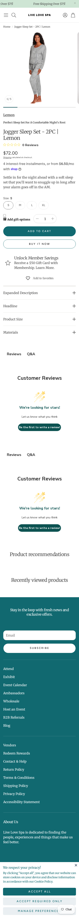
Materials (10, 332)
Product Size (13, 319)
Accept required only (40, 901)
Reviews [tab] (14, 354)
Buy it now (39, 243)
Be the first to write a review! (39, 427)
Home (6, 26)
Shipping (7, 157)
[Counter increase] (52, 218)
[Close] (76, 865)
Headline (10, 306)
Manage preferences (39, 911)
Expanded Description (20, 293)
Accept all (39, 891)
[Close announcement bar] (75, 3)
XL (43, 205)
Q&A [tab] (31, 354)
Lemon (9, 115)
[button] (6, 15)
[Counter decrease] (37, 218)
